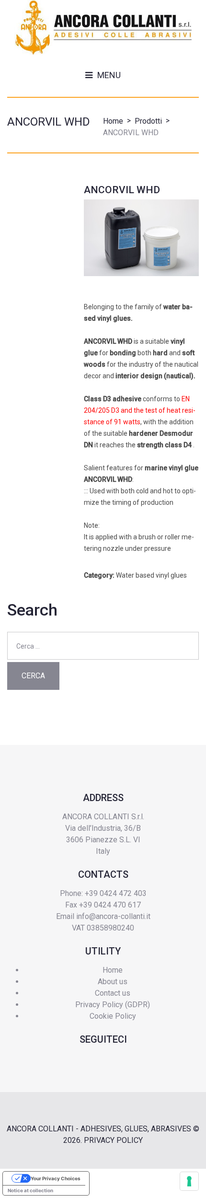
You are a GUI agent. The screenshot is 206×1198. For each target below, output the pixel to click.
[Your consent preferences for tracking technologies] (189, 1181)
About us (112, 981)
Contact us (112, 993)
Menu (109, 75)
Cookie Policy (113, 1016)
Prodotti (148, 121)
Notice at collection (30, 1190)
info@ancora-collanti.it (113, 916)
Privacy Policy (113, 1140)
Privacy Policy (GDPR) (112, 1004)
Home (113, 121)
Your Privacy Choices (55, 1178)
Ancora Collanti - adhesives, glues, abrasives (99, 1128)
